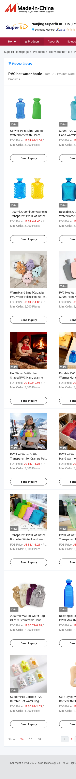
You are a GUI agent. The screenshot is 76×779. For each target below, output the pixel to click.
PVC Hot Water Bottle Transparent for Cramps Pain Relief (28, 458)
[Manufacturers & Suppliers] (29, 8)
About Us (53, 41)
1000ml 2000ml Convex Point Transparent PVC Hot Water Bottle (28, 216)
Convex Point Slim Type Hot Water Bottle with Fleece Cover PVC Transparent (27, 135)
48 (39, 739)
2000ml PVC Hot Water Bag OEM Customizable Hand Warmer (27, 620)
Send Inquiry (29, 158)
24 (22, 739)
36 (30, 739)
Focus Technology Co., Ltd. (51, 762)
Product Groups (22, 63)
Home (12, 41)
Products (34, 41)
